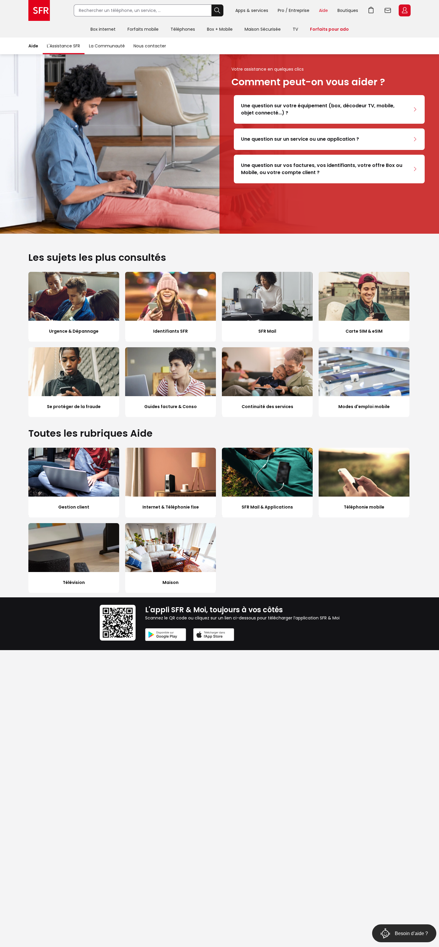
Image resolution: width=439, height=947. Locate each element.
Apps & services (251, 10)
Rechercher (217, 10)
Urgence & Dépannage (74, 331)
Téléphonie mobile (364, 507)
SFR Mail (267, 331)
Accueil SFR (39, 10)
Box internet (103, 29)
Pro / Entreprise (293, 10)
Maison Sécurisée (263, 29)
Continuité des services (267, 407)
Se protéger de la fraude (74, 407)
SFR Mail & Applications (267, 507)
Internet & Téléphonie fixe (170, 507)
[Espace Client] (404, 10)
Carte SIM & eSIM (364, 331)
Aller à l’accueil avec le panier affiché (371, 10)
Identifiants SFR (170, 331)
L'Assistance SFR (63, 46)
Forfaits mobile (143, 29)
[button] (329, 109)
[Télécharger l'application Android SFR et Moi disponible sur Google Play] (165, 635)
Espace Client (404, 10)
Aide (323, 10)
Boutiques (347, 10)
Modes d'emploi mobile (364, 407)
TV (295, 29)
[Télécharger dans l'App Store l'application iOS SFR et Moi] (213, 635)
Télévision (74, 582)
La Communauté (107, 46)
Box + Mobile (220, 29)
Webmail (388, 10)
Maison (170, 582)
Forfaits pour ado (329, 29)
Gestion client (73, 507)
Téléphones (183, 29)
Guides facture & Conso (170, 407)
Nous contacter (149, 46)
